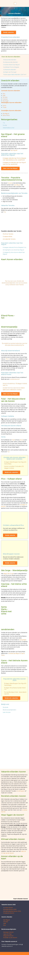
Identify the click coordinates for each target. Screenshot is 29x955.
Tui (5, 212)
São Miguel (6, 113)
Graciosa (5, 99)
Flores (4, 107)
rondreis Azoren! (15, 379)
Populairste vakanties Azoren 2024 (14, 679)
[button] (15, 3)
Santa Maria (6, 115)
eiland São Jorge (8, 573)
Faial (4, 95)
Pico (4, 93)
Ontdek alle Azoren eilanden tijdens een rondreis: (14, 458)
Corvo (4, 105)
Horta (21, 440)
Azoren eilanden (6, 917)
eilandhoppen (20, 791)
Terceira (5, 97)
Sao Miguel (14, 150)
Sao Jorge (5, 101)
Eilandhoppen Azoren (11, 554)
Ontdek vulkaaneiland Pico (13, 525)
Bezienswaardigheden (8, 929)
